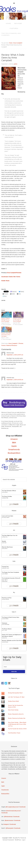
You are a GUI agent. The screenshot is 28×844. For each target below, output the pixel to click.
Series (18, 276)
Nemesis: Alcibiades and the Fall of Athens (12, 640)
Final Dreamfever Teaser (14, 732)
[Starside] (24, 544)
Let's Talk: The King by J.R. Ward (16, 697)
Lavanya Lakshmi (6, 517)
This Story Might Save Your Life (9, 535)
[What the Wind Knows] (24, 550)
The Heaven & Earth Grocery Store (10, 617)
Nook (7, 280)
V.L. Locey (5, 630)
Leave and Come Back (7, 516)
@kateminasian (9, 820)
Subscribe (14, 671)
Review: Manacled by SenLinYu (16, 714)
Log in (23, 840)
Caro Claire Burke (6, 624)
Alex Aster (4, 542)
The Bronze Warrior (7, 628)
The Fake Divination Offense (9, 490)
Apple (14, 446)
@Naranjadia (9, 828)
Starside (4, 541)
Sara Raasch (5, 492)
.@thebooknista (8, 816)
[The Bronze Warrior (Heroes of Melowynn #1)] (24, 632)
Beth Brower (5, 581)
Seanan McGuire (6, 599)
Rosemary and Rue (6, 597)
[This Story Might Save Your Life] (24, 538)
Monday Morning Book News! (15, 692)
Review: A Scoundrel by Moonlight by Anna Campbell (18, 320)
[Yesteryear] (24, 626)
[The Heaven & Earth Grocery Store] (24, 620)
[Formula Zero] (24, 570)
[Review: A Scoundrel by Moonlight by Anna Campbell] (18, 315)
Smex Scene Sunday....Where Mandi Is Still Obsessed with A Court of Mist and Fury (17, 724)
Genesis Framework (8, 840)
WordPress (18, 840)
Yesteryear (4, 623)
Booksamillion (14, 453)
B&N (14, 442)
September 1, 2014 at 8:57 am (15, 354)
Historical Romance (11, 345)
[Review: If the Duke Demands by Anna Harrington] (6, 329)
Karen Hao (5, 637)
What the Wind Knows (7, 547)
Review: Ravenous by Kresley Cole (16, 718)
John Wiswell (5, 573)
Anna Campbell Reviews (14, 272)
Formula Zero (5, 566)
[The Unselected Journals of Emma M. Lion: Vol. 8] (24, 581)
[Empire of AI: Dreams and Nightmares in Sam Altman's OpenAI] (24, 638)
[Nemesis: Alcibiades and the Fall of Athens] (24, 643)
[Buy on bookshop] (14, 407)
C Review (20, 343)
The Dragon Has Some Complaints (10, 572)
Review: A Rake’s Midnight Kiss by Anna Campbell (5, 320)
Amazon (14, 439)
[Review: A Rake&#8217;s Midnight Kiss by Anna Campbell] (6, 315)
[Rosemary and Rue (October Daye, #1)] (24, 601)
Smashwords (14, 449)
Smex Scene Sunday (13, 710)
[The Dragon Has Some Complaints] (24, 575)
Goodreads (4, 276)
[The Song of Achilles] (24, 499)
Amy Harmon (5, 548)
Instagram (6, 824)
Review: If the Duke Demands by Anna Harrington (6, 334)
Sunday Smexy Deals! (13, 701)
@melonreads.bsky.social (13, 810)
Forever (3, 345)
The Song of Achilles (7, 496)
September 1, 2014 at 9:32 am (15, 379)
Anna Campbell (12, 343)
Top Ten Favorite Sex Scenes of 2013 (17, 728)
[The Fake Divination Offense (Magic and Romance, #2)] (24, 494)
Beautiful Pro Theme (18, 838)
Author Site (12, 276)
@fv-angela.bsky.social (12, 807)
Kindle (3, 280)
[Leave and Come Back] (24, 517)
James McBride (5, 618)
